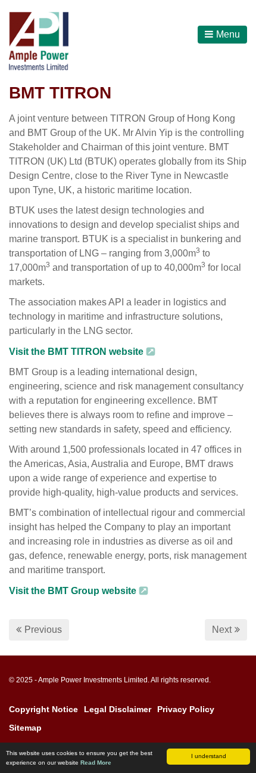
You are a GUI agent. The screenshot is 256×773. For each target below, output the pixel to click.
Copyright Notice (43, 709)
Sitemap (25, 727)
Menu (228, 34)
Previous (43, 629)
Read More (95, 762)
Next (222, 629)
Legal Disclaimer (117, 709)
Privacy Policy (185, 709)
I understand (208, 756)
